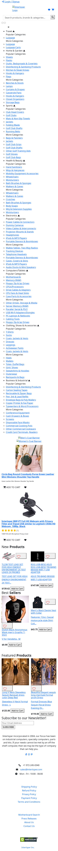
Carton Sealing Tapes (16, 390)
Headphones (12, 234)
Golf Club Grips (13, 144)
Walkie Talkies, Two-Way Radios (22, 247)
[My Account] (45, 9)
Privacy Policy (29, 794)
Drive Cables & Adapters (18, 289)
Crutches (10, 199)
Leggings (10, 344)
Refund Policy (29, 790)
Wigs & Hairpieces (15, 170)
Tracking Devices (14, 251)
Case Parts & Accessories (18, 296)
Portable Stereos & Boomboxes (22, 241)
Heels (9, 357)
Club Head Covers (15, 112)
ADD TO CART (13, 487)
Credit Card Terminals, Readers (21, 432)
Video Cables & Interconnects (21, 228)
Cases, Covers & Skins (17, 260)
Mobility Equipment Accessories (22, 173)
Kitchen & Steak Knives (17, 70)
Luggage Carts (13, 47)
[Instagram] (29, 754)
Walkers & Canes (14, 186)
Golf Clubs (11, 115)
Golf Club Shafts (14, 128)
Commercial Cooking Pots (19, 425)
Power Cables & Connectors (20, 222)
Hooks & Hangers (15, 73)
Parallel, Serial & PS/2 (17, 309)
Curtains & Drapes (15, 89)
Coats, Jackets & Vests (17, 338)
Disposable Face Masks (18, 422)
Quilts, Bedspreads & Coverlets (21, 63)
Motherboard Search (29, 814)
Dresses (10, 341)
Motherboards (13, 276)
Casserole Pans (13, 92)
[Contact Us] (40, 9)
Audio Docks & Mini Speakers (21, 267)
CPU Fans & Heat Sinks (17, 293)
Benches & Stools (15, 83)
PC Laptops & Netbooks (18, 315)
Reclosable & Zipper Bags (19, 393)
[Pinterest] (32, 754)
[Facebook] (26, 754)
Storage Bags (13, 102)
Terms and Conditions (29, 801)
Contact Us (29, 826)
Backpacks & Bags (15, 377)
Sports (10, 105)
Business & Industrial (18, 380)
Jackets (9, 121)
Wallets (9, 361)
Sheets (9, 57)
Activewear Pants (14, 348)
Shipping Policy (29, 786)
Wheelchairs (12, 176)
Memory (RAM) (13, 280)
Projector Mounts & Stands (20, 231)
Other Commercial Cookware (21, 428)
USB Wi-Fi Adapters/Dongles (20, 312)
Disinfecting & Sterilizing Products (23, 386)
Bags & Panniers (14, 137)
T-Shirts (10, 331)
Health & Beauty (15, 160)
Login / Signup (12, 1)
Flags (8, 76)
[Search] (52, 17)
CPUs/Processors (15, 286)
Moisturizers (12, 179)
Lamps (9, 86)
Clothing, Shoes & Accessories (22, 325)
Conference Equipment (18, 412)
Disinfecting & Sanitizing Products (23, 66)
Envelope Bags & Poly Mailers (21, 399)
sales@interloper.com (31, 769)
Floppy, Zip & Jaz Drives (17, 283)
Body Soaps (12, 205)
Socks (9, 335)
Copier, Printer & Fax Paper (19, 403)
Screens (10, 419)
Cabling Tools (13, 319)
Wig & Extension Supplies (19, 209)
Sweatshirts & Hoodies (17, 370)
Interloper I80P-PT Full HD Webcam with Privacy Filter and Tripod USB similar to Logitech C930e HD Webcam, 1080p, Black (28, 524)
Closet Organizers (15, 99)
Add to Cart (17, 588)
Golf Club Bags (13, 157)
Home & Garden (15, 50)
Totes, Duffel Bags (15, 364)
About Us (29, 822)
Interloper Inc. (28, 847)
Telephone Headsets (16, 254)
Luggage (10, 37)
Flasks (9, 60)
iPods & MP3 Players (16, 238)
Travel (10, 31)
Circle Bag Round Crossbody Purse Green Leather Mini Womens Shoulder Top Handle (28, 475)
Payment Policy (29, 798)
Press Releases (29, 818)
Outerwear (11, 373)
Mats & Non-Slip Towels (18, 118)
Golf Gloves (12, 154)
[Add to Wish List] (25, 487)
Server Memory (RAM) (17, 306)
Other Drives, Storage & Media (21, 302)
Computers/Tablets (17, 270)
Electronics (13, 215)
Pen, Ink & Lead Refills (17, 396)
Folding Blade (13, 125)
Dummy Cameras (15, 225)
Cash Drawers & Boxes (17, 416)
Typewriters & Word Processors (22, 406)
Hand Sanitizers (14, 167)
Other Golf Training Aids (18, 150)
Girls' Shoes (12, 367)
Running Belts (13, 131)
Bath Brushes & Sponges (18, 183)
